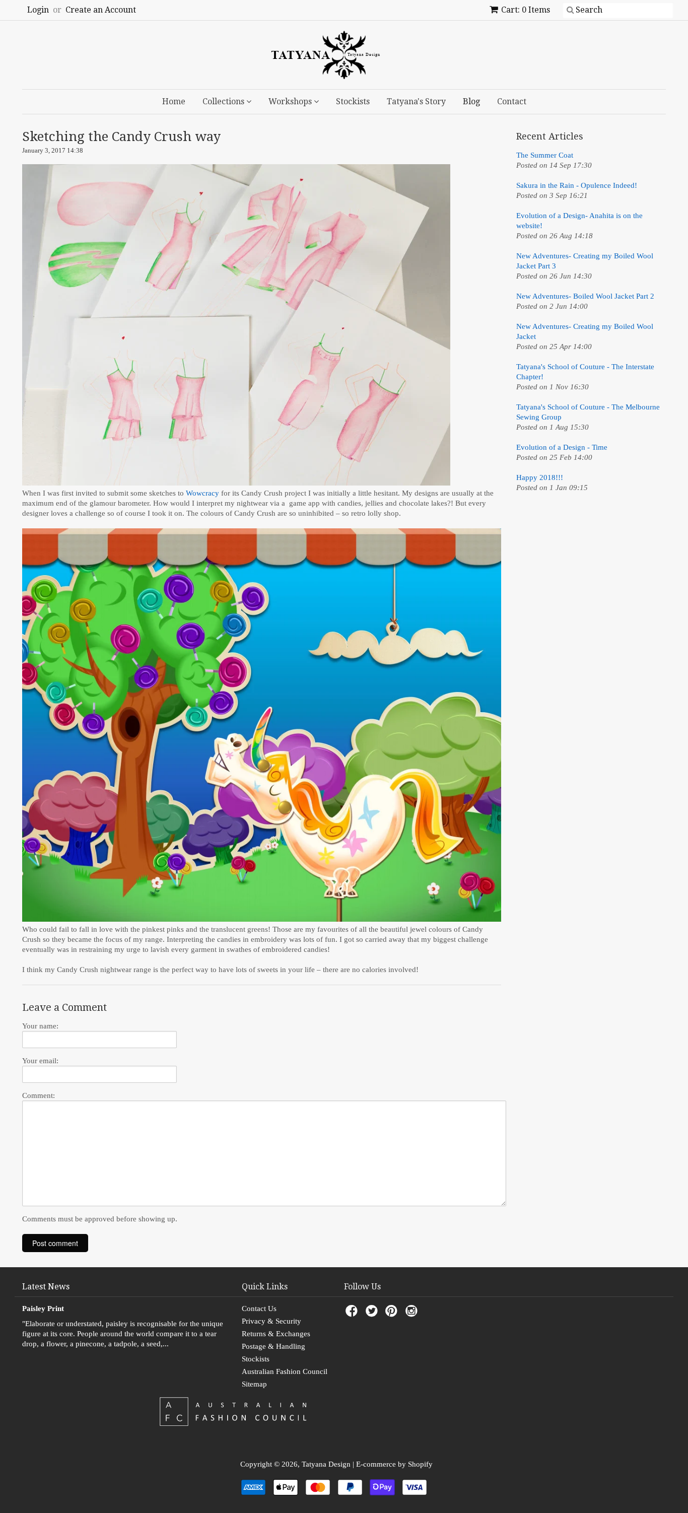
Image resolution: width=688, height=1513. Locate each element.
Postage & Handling (273, 1346)
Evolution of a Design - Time (561, 447)
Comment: (38, 1095)
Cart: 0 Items (525, 10)
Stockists (353, 101)
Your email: (40, 1061)
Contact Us (259, 1308)
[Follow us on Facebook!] (353, 1314)
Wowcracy (203, 493)
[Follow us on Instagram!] (413, 1314)
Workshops (291, 101)
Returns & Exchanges (276, 1334)
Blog (471, 101)
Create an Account (100, 10)
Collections (224, 101)
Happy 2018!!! (539, 477)
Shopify (420, 1464)
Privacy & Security (271, 1321)
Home (173, 101)
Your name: (40, 1026)
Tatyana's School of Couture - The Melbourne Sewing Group (588, 412)
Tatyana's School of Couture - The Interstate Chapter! (585, 372)
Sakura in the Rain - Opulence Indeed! (576, 185)
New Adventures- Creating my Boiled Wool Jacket (584, 331)
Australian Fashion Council (284, 1371)
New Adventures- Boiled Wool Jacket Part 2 (585, 296)
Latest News (46, 1286)
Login (38, 10)
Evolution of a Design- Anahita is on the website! (579, 221)
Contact (511, 101)
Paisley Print (43, 1308)
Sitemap (254, 1384)
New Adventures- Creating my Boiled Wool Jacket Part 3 (584, 261)
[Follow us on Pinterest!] (392, 1314)
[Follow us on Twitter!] (373, 1314)
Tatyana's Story (416, 101)
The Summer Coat (544, 155)
